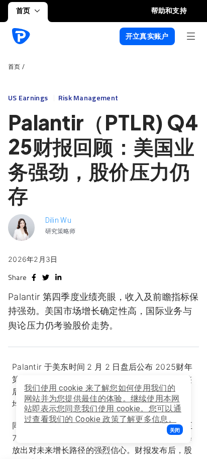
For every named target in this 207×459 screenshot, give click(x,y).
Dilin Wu (58, 220)
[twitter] (45, 277)
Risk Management (88, 97)
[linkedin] (58, 277)
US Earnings (29, 97)
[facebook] (34, 277)
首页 (23, 11)
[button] (175, 429)
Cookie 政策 (97, 419)
